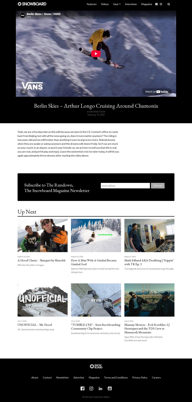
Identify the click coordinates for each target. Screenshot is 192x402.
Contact (47, 377)
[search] (168, 4)
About (34, 377)
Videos (105, 4)
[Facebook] (156, 4)
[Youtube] (164, 2)
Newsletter (62, 377)
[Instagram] (161, 4)
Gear (116, 4)
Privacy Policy (139, 377)
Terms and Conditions (116, 377)
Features (92, 4)
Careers (156, 377)
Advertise (78, 377)
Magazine (146, 4)
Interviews (131, 4)
